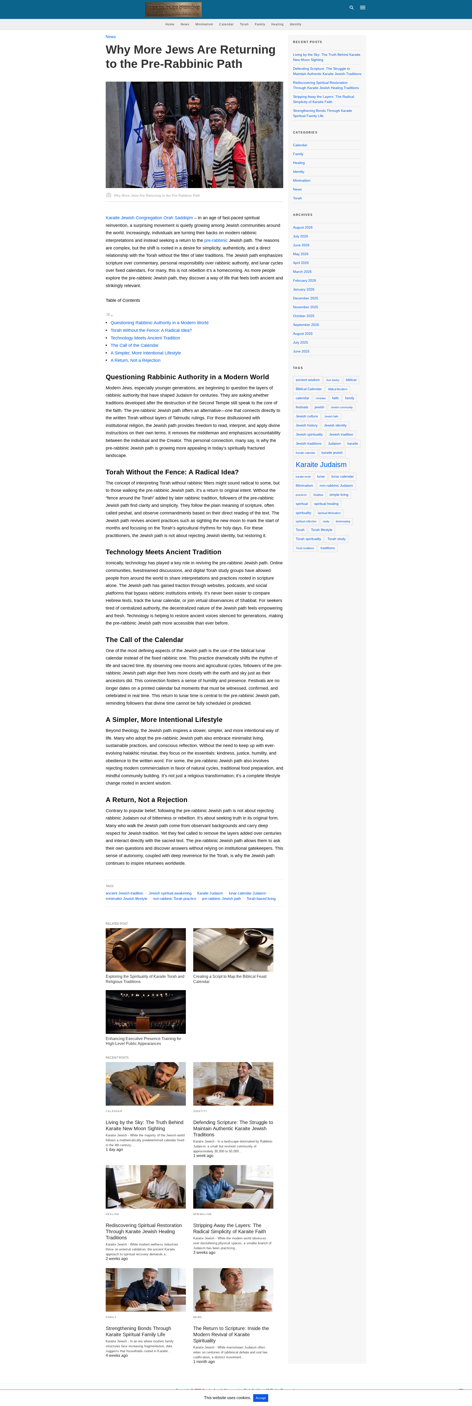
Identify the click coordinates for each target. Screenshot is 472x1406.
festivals (302, 407)
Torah (244, 24)
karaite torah (303, 476)
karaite (352, 443)
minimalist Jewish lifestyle (126, 898)
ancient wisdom (308, 380)
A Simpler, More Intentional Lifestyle (146, 353)
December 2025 (305, 298)
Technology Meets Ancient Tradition (145, 338)
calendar (302, 398)
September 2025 (306, 325)
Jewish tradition (341, 434)
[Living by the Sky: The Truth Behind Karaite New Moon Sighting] (146, 1084)
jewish (319, 407)
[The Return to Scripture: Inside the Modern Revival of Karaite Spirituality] (233, 1290)
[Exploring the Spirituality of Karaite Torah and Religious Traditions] (146, 950)
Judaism (334, 443)
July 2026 (300, 236)
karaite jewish (332, 452)
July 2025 (300, 342)
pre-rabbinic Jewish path (221, 898)
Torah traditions (305, 548)
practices (301, 494)
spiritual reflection (306, 521)
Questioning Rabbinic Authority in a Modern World (159, 322)
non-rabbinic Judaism (336, 485)
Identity (295, 24)
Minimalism (204, 24)
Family (260, 24)
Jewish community (342, 407)
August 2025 (303, 334)
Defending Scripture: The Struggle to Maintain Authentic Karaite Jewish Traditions (233, 1128)
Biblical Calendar (309, 389)
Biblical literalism (337, 389)
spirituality (303, 513)
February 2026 (304, 280)
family (349, 398)
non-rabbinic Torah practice (174, 898)
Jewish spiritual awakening (170, 893)
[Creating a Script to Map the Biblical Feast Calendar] (233, 950)
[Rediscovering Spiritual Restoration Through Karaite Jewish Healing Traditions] (146, 1187)
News (185, 24)
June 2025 (301, 351)
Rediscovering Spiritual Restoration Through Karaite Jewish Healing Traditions (144, 1231)
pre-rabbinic (216, 240)
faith (335, 398)
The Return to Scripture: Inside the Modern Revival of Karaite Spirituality (231, 1334)
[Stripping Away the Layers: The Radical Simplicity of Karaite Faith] (233, 1187)
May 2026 (301, 254)
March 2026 (302, 272)
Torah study (336, 539)
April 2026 (301, 263)
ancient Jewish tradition (124, 893)
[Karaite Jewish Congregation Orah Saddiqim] (171, 9)
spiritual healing (326, 504)
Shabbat (318, 494)
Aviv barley (332, 380)
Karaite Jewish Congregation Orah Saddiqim (149, 217)
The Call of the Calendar (135, 345)
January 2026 (303, 289)
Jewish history (307, 425)
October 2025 (303, 316)
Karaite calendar (305, 452)
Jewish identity (335, 425)
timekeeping (343, 521)
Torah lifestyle (321, 530)
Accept (261, 1398)
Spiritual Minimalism (329, 513)
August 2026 (303, 227)
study (326, 521)
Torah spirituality (308, 539)
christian (321, 398)
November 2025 (305, 307)
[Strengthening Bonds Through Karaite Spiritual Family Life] (146, 1290)
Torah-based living (261, 898)
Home (170, 24)
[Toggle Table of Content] (109, 315)
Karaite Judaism (210, 893)
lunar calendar (342, 476)
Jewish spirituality (309, 434)
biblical (351, 380)
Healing (277, 24)
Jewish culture (307, 416)
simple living (338, 495)
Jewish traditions (309, 443)
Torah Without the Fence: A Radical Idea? (151, 330)
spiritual (302, 504)
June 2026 (301, 245)
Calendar (226, 24)
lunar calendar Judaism (247, 893)
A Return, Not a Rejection (136, 360)
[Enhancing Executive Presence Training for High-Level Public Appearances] (146, 1012)
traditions (328, 548)
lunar (321, 476)
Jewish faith (331, 416)
